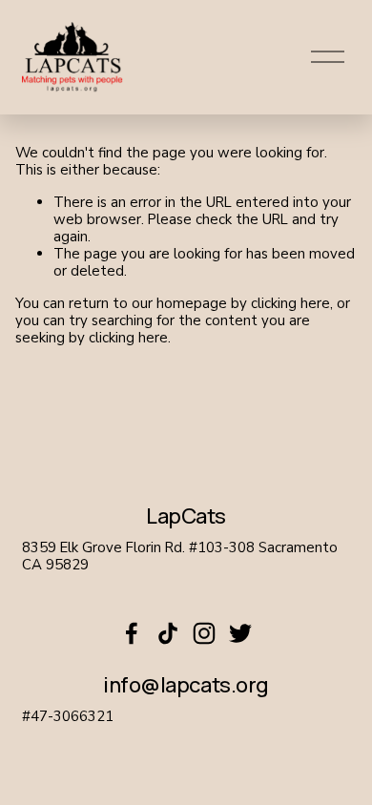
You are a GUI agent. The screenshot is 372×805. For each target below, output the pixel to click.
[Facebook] (131, 633)
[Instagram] (204, 633)
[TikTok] (167, 633)
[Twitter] (240, 633)
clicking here (290, 303)
